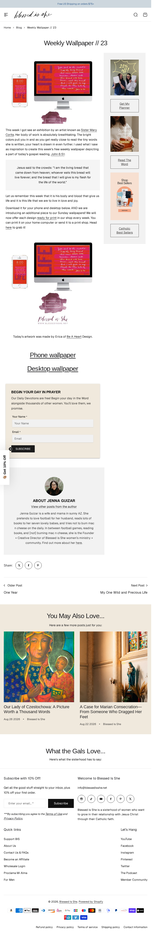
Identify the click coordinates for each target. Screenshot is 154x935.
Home (7, 27)
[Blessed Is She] (33, 14)
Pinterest (127, 859)
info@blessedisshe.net (92, 787)
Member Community (134, 879)
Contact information (135, 927)
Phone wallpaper (53, 355)
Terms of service (88, 927)
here (9, 227)
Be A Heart (74, 337)
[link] (19, 565)
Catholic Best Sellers (124, 231)
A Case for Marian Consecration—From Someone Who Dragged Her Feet (109, 710)
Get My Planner (124, 106)
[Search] (135, 15)
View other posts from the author (54, 507)
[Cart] (145, 15)
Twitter (125, 866)
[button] (4, 467)
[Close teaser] (10, 449)
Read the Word (124, 162)
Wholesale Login (14, 866)
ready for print (47, 218)
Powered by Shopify (91, 901)
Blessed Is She (68, 901)
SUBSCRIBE (23, 449)
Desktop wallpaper (52, 368)
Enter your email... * (20, 803)
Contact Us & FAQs (16, 852)
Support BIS (12, 839)
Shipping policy (110, 927)
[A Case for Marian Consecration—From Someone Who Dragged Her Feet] (113, 666)
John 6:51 (57, 154)
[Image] (124, 77)
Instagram (127, 852)
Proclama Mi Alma (15, 873)
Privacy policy (65, 927)
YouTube (126, 839)
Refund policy (44, 927)
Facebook (127, 846)
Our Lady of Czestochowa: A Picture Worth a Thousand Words (36, 708)
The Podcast (129, 873)
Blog (19, 27)
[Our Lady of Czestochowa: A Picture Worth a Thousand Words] (38, 666)
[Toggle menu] (6, 15)
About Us (10, 846)
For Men (9, 879)
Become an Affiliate (16, 859)
